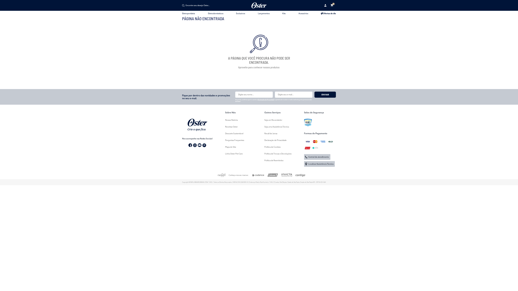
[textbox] (199, 5)
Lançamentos (264, 13)
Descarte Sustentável (234, 133)
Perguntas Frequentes (234, 140)
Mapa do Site (230, 147)
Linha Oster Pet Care (234, 154)
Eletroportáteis (188, 13)
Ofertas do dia (329, 13)
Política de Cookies (272, 147)
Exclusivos (240, 13)
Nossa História (231, 120)
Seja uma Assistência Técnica (276, 127)
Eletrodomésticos (215, 13)
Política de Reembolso (274, 160)
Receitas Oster (231, 127)
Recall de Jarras (270, 133)
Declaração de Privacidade (266, 100)
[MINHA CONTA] (325, 5)
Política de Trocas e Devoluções (278, 154)
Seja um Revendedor (273, 120)
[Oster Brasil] (197, 124)
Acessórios (303, 13)
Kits (284, 13)
